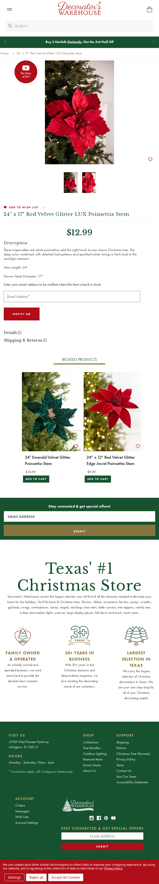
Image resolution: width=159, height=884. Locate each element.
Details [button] (11, 332)
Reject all (36, 877)
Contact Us (123, 770)
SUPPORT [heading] (125, 735)
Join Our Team (126, 776)
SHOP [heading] (88, 735)
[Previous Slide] (5, 41)
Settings (14, 877)
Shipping (122, 742)
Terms (120, 765)
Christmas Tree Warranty (133, 753)
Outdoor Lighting (95, 753)
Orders (20, 805)
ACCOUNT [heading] (24, 798)
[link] (91, 818)
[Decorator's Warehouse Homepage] (102, 804)
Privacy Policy (125, 759)
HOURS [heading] (16, 756)
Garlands (74, 42)
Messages (22, 811)
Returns (121, 747)
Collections (90, 742)
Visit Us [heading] (17, 735)
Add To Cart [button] (36, 479)
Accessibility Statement (132, 782)
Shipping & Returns (23, 340)
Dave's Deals (92, 765)
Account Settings (26, 822)
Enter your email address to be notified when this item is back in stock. (53, 284)
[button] (9, 9)
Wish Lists (22, 816)
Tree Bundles (91, 747)
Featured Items (93, 759)
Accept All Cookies (66, 877)
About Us (89, 770)
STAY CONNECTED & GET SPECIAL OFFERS (102, 828)
